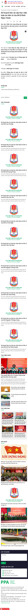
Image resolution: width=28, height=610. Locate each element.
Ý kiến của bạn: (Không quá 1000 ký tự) (10, 89)
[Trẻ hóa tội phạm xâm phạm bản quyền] (5, 396)
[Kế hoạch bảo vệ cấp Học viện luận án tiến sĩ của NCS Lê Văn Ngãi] (14, 212)
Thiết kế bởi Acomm (5, 603)
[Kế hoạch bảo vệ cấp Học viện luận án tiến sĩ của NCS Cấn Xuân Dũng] (14, 283)
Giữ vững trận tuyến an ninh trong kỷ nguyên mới (12, 545)
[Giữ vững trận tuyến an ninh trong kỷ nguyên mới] (14, 536)
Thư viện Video (6, 355)
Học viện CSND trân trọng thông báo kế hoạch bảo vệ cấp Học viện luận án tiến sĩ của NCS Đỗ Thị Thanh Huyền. (13, 351)
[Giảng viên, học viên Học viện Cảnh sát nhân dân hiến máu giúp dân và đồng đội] (20, 415)
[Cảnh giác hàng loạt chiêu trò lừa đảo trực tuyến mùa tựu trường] (5, 403)
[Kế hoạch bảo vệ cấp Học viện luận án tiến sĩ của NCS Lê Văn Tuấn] (14, 135)
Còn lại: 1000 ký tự (5, 97)
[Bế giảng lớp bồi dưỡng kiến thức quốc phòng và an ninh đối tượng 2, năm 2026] (14, 473)
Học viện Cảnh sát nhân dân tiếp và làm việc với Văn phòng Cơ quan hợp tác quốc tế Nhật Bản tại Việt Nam (7, 436)
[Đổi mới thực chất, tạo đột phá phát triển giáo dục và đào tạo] (5, 389)
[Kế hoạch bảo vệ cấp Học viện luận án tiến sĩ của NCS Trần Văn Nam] (14, 234)
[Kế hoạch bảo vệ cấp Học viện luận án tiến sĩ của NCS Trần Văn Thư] (14, 186)
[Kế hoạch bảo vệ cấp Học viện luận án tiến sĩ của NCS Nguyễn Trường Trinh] (14, 256)
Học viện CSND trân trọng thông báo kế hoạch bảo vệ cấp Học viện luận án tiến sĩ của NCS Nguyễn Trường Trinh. (13, 271)
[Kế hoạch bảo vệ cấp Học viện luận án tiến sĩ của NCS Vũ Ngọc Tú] (14, 494)
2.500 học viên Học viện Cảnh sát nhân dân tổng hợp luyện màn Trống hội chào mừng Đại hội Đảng (7, 423)
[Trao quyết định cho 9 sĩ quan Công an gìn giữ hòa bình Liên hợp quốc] (14, 366)
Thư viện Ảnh (5, 408)
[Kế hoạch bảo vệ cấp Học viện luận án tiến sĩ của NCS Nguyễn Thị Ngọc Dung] (14, 309)
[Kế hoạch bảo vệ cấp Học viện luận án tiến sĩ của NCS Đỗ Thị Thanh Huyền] (14, 336)
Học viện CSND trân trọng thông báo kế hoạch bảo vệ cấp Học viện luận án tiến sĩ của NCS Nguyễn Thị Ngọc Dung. (14, 324)
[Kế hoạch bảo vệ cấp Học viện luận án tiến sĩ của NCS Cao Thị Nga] (14, 113)
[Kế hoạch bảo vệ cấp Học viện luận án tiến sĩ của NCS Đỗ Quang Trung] (14, 161)
